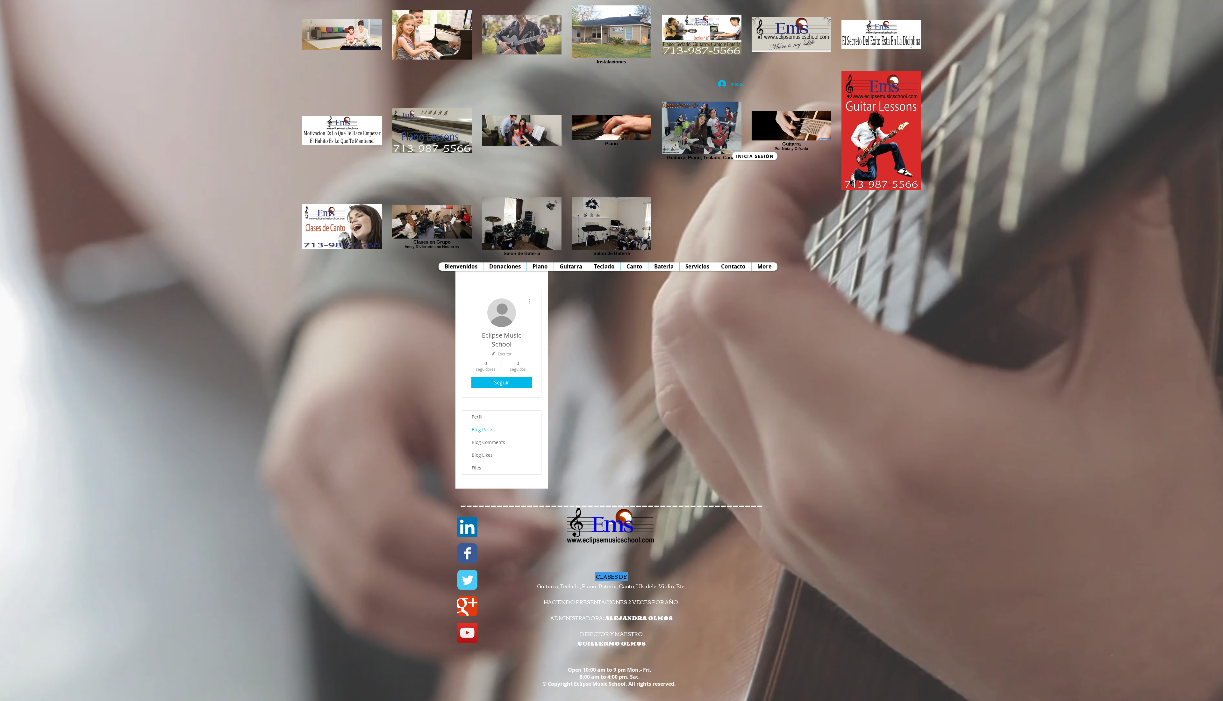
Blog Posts (482, 429)
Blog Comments (488, 442)
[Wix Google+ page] (467, 606)
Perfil (477, 417)
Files (476, 468)
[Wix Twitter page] (467, 580)
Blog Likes (482, 455)
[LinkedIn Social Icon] (467, 527)
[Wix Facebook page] (467, 553)
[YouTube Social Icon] (467, 633)
